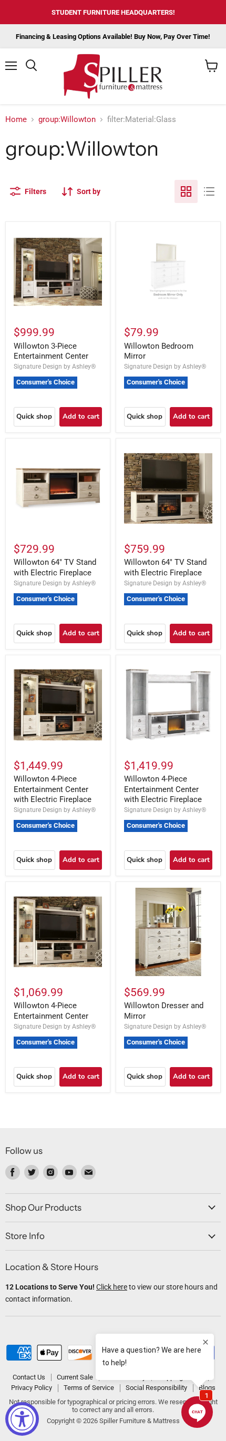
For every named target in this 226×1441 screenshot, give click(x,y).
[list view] (209, 191)
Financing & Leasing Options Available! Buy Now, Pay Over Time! (113, 36)
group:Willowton (67, 119)
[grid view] (186, 191)
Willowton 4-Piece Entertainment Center (51, 1011)
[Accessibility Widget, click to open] (22, 1419)
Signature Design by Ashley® (55, 366)
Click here (111, 1287)
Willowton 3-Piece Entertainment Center (51, 351)
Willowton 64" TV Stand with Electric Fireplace (55, 567)
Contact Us (29, 1377)
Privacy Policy (31, 1388)
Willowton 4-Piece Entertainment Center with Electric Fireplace (52, 789)
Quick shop (34, 416)
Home (16, 119)
